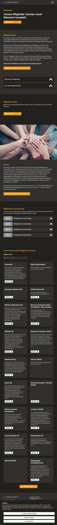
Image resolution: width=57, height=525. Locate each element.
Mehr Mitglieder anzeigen (27, 486)
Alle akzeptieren (29, 521)
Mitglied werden (9, 22)
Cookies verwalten (29, 517)
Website (8, 281)
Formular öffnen (9, 113)
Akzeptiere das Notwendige (29, 513)
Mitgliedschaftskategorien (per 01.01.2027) (16, 68)
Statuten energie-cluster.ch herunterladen (16, 193)
